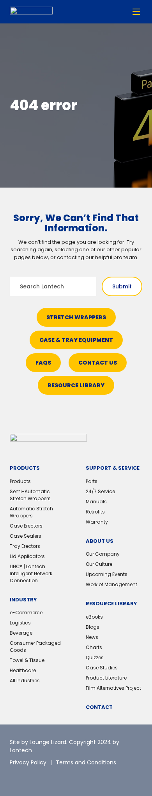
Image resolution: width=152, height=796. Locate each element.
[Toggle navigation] (136, 12)
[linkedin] (33, 776)
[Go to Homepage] (31, 12)
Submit (122, 286)
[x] (15, 776)
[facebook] (51, 776)
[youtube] (68, 776)
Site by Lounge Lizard (38, 742)
